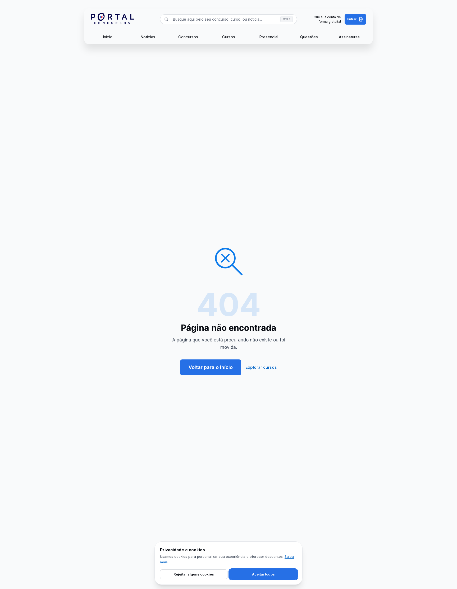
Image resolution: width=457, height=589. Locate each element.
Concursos (188, 36)
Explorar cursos (261, 367)
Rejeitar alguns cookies (193, 574)
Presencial (268, 36)
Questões (309, 36)
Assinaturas (349, 36)
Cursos (228, 36)
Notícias (147, 36)
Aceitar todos (263, 574)
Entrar (352, 19)
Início (107, 36)
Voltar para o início (211, 367)
